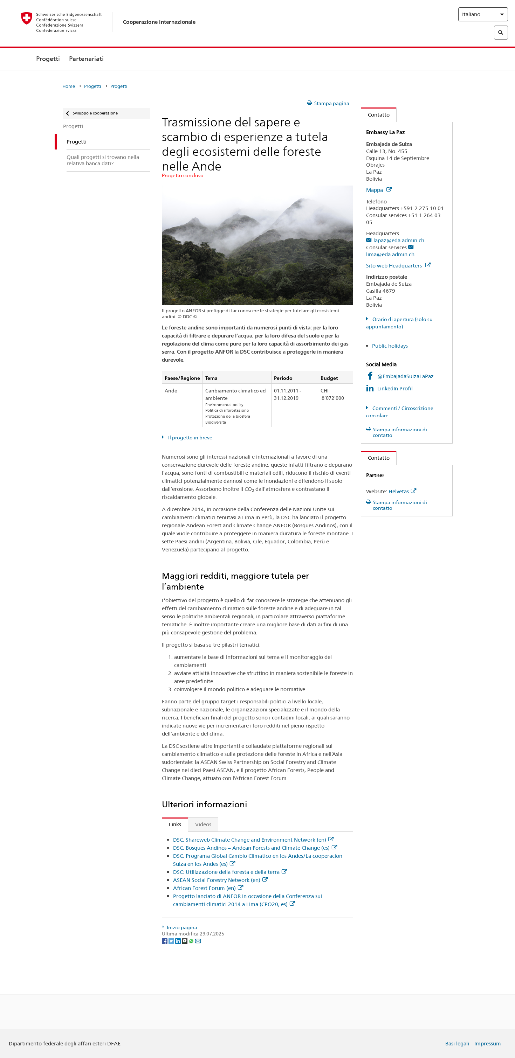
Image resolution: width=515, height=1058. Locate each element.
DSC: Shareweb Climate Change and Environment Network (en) (249, 839)
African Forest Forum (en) (204, 888)
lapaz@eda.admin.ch (398, 240)
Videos (203, 824)
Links (171, 824)
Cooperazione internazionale (159, 22)
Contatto (375, 114)
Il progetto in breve (189, 437)
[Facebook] (165, 940)
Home (68, 86)
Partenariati (86, 58)
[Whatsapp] (191, 940)
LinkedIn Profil (395, 388)
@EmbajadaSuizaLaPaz (405, 376)
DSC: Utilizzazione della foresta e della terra (226, 872)
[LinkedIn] (178, 940)
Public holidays (390, 345)
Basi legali (457, 1043)
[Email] (198, 940)
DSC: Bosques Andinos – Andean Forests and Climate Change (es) (251, 847)
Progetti (48, 58)
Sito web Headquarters (394, 265)
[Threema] (185, 940)
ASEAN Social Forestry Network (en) (216, 880)
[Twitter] (172, 940)
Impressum (487, 1043)
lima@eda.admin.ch (390, 254)
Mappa (375, 190)
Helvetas (399, 491)
